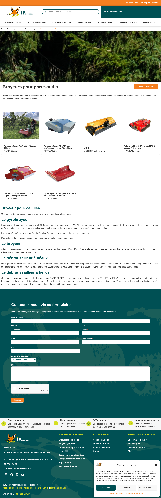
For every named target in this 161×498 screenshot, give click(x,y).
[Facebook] (11, 474)
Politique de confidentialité (134, 493)
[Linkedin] (17, 474)
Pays (13, 348)
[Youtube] (22, 474)
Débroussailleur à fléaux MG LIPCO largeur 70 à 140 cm (139, 147)
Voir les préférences (147, 488)
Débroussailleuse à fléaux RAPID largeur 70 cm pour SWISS (18, 195)
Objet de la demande (20, 356)
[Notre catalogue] (56, 423)
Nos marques (134, 444)
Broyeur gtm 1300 (66, 444)
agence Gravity (23, 494)
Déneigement (147, 22)
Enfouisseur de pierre (68, 440)
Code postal (87, 339)
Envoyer (17, 400)
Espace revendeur (16, 420)
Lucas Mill (63, 451)
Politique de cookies (116, 493)
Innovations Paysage (10, 29)
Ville (13, 339)
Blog (130, 451)
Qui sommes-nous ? (137, 440)
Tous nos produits (102, 444)
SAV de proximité (101, 420)
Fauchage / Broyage (29, 29)
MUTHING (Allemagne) (94, 151)
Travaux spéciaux (127, 22)
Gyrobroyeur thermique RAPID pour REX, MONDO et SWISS (60, 195)
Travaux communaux (37, 22)
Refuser (126, 488)
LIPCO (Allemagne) (132, 151)
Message (15, 365)
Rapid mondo (64, 462)
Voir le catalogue (101, 440)
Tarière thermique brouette (71, 447)
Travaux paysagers (13, 22)
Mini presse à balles (67, 466)
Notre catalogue (67, 420)
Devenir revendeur (136, 447)
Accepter (106, 488)
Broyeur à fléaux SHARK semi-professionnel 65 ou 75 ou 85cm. (58, 147)
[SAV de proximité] (88, 423)
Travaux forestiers (105, 22)
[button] (156, 465)
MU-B (86, 148)
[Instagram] (6, 474)
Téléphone (16, 330)
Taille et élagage (84, 22)
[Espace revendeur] (3, 423)
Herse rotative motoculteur (71, 455)
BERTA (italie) (50, 151)
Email (85, 330)
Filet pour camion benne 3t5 (71, 459)
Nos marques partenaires (147, 420)
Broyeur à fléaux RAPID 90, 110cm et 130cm (20, 147)
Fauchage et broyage (61, 22)
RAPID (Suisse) (11, 151)
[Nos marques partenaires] (130, 423)
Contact (97, 451)
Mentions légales (58, 488)
